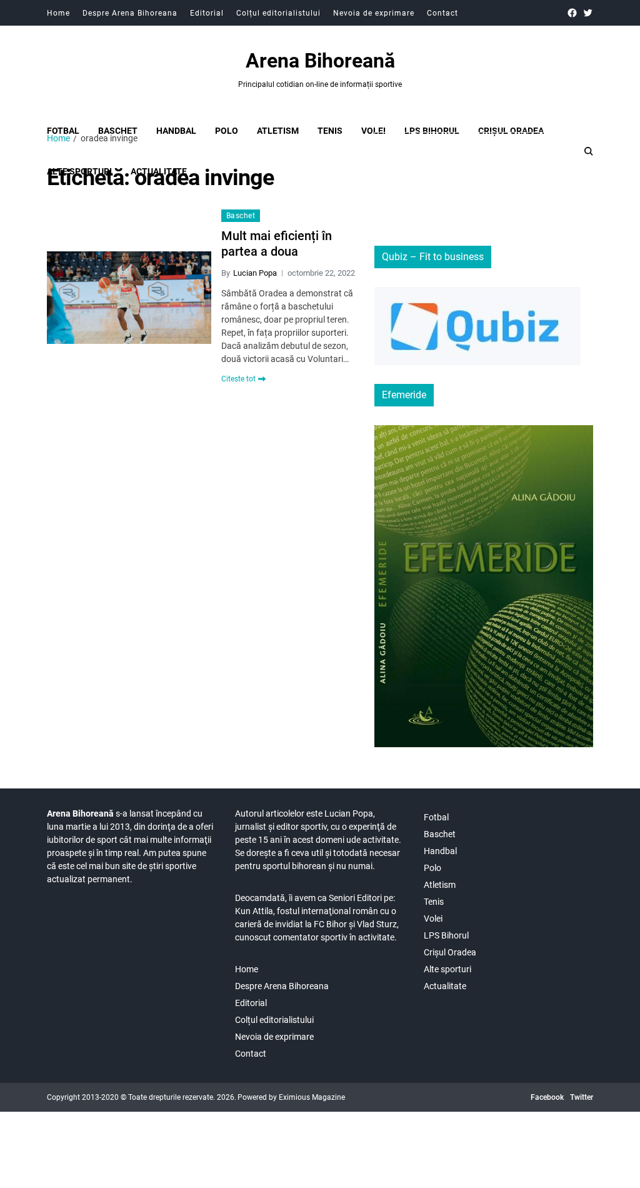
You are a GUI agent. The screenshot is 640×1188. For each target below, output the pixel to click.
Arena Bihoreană (320, 61)
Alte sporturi (447, 969)
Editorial (207, 13)
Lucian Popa (255, 273)
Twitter (581, 1097)
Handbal (176, 131)
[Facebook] (572, 13)
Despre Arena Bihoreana (130, 13)
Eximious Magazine (312, 1097)
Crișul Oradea (511, 131)
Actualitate (445, 986)
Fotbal (63, 131)
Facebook (547, 1097)
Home (58, 13)
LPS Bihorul (431, 131)
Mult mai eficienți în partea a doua (276, 243)
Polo (226, 131)
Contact (442, 13)
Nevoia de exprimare (373, 13)
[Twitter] (587, 13)
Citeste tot (238, 379)
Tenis (330, 131)
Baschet (118, 131)
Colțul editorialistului (278, 13)
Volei (373, 131)
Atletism (278, 131)
